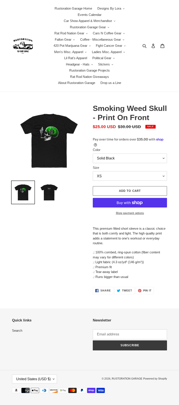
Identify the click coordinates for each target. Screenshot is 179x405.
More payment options (130, 213)
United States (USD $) (33, 379)
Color (96, 150)
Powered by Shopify (155, 378)
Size (96, 167)
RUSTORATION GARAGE (127, 378)
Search (17, 330)
